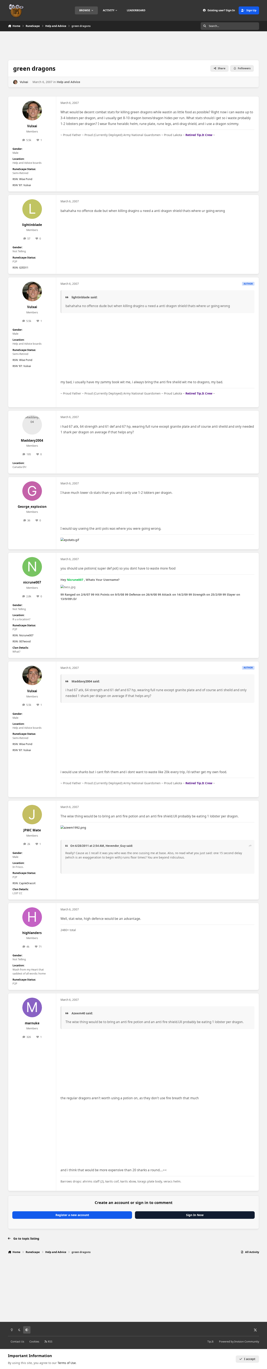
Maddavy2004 (32, 440)
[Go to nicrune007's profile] (32, 567)
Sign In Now (195, 1215)
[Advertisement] (133, 45)
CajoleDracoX (27, 883)
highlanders (32, 933)
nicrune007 (32, 582)
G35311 (23, 267)
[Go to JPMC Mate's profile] (32, 814)
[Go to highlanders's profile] (32, 917)
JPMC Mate (32, 830)
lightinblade (32, 225)
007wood (25, 641)
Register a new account (72, 1215)
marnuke (32, 1023)
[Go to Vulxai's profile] (15, 82)
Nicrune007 (26, 635)
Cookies (34, 1341)
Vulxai (24, 82)
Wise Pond (25, 179)
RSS (49, 1341)
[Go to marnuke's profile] (32, 1007)
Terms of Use (67, 1363)
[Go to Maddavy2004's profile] (32, 425)
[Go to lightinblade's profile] (32, 209)
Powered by (239, 1341)
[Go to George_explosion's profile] (32, 491)
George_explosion (32, 506)
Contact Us (17, 1341)
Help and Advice (68, 82)
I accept (249, 1359)
